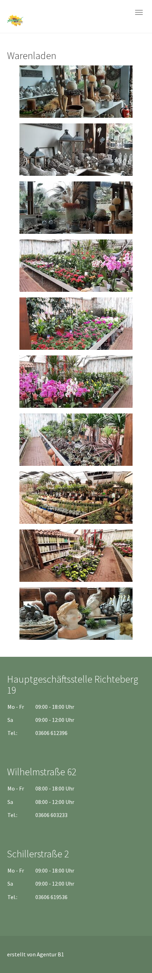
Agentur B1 (50, 954)
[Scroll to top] (129, 950)
